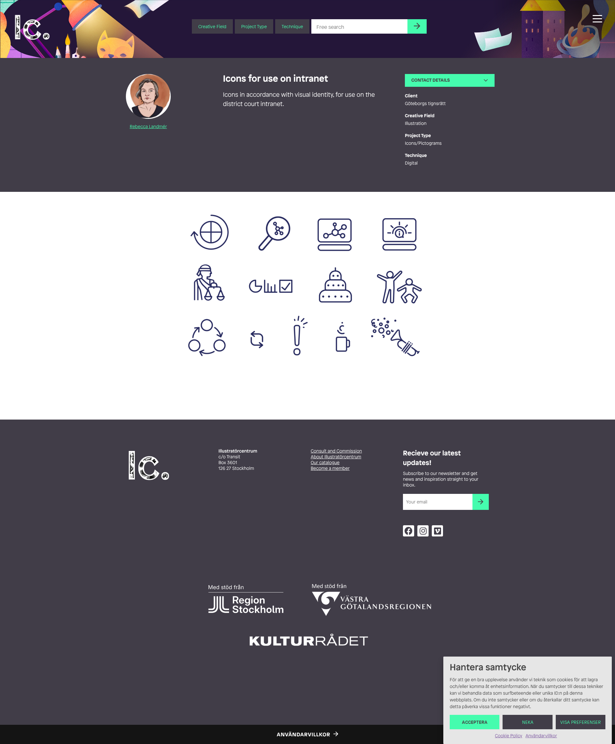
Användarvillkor (541, 736)
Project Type (254, 26)
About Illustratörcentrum (336, 457)
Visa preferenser (580, 722)
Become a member (330, 468)
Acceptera (475, 722)
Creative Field (212, 26)
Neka (527, 722)
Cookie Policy (508, 736)
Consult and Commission (336, 451)
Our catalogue (325, 463)
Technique (292, 26)
